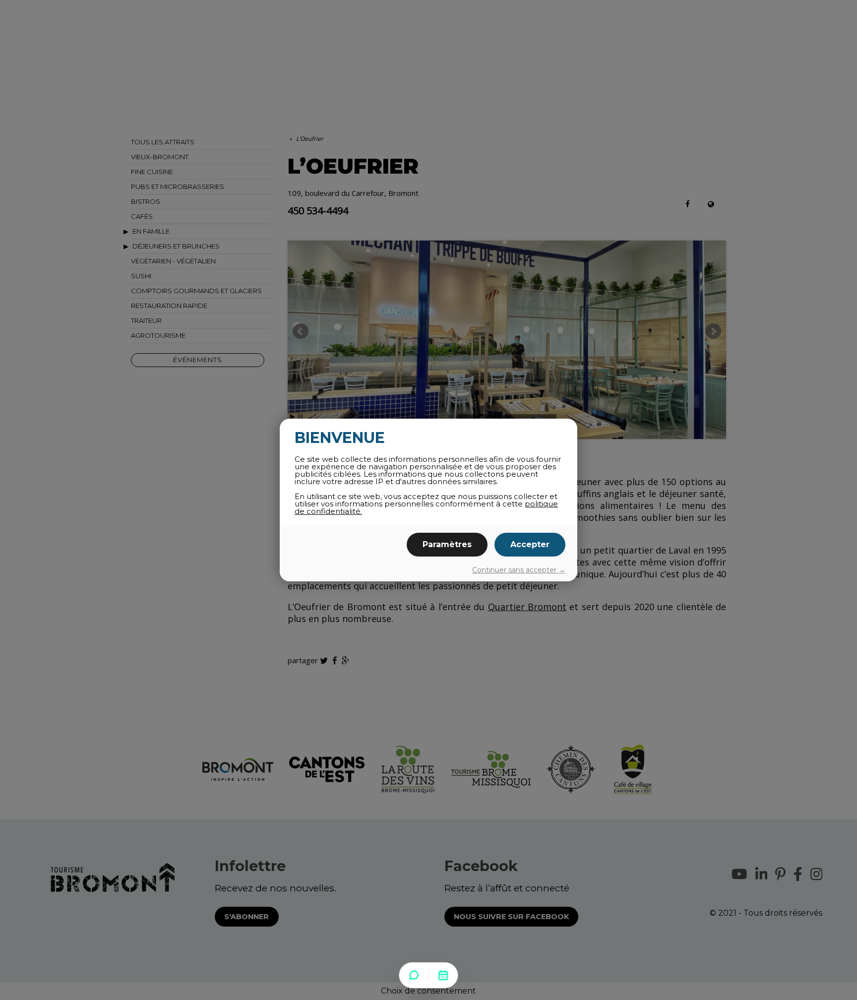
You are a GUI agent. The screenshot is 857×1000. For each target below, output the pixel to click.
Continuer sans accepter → (518, 569)
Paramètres (447, 544)
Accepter (530, 544)
